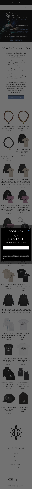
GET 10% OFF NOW (16, 252)
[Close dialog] (29, 230)
